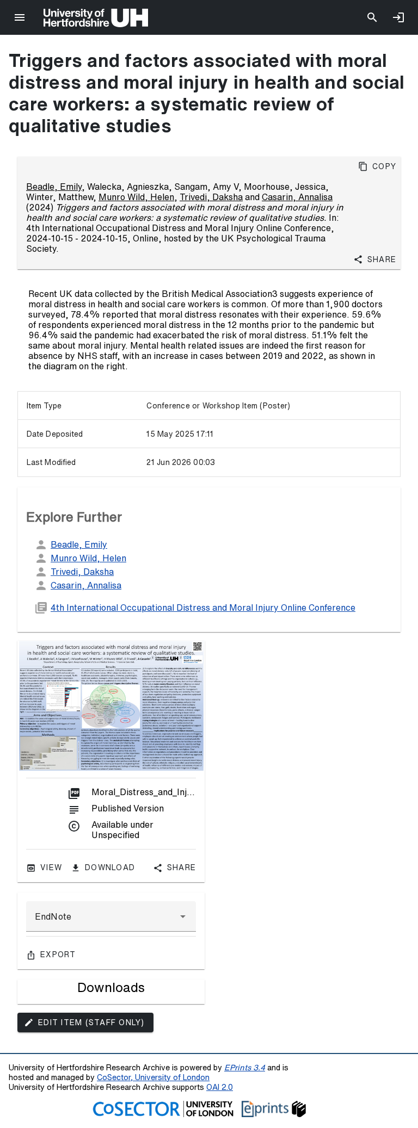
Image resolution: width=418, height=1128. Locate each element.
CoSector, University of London (153, 1077)
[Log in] (398, 17)
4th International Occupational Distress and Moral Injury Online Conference (203, 607)
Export (58, 954)
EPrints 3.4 (244, 1067)
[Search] (372, 17)
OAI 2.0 (219, 1087)
